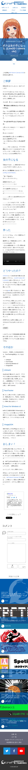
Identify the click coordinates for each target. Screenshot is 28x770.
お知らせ (15, 7)
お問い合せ (14, 13)
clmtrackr (5, 275)
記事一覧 (14, 734)
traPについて (5, 7)
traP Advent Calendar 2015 (16, 72)
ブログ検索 (23, 10)
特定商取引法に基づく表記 (14, 742)
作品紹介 (23, 7)
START (5, 328)
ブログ (13, 10)
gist (9, 290)
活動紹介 (4, 10)
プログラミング (14, 55)
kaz (8, 497)
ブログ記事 (19, 41)
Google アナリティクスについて (14, 739)
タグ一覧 (14, 737)
